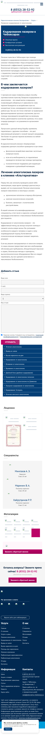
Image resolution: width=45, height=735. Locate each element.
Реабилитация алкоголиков (10, 658)
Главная (3, 628)
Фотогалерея (11, 514)
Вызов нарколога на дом (14, 355)
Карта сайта (5, 692)
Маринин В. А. (22, 485)
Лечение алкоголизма (14, 347)
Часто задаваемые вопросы (10, 686)
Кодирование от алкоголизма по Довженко (21, 381)
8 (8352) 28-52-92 (22, 9)
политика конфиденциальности (29, 718)
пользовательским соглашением (31, 337)
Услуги (24, 640)
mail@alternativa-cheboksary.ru (33, 695)
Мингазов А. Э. (22, 471)
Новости (4, 689)
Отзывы (3, 661)
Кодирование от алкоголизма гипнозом (20, 377)
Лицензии (9, 407)
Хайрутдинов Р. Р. (22, 500)
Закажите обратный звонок (22, 580)
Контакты (4, 664)
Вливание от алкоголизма (15, 364)
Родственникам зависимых (10, 680)
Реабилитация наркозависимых (11, 655)
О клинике (4, 631)
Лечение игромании (8, 652)
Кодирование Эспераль (14, 390)
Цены (3, 674)
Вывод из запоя (11, 351)
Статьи (3, 683)
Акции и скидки (6, 677)
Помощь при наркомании (9, 649)
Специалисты (11, 455)
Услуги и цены (6, 634)
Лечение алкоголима (8, 637)
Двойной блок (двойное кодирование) (19, 373)
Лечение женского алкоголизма (17, 394)
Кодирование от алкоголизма (16, 360)
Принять (8, 729)
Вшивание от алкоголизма (15, 368)
